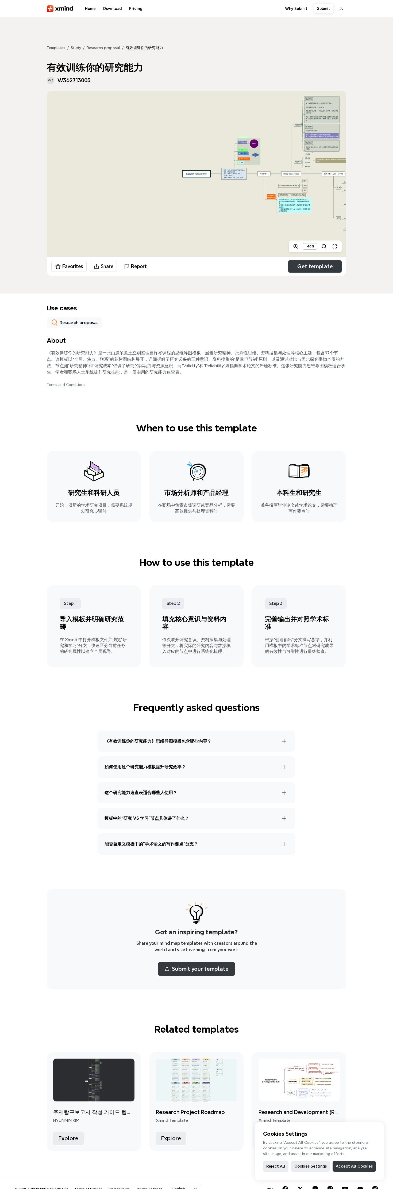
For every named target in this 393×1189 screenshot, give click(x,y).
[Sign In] (341, 8)
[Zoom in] (295, 246)
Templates (56, 48)
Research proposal (103, 48)
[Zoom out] (324, 246)
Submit (323, 8)
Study (76, 48)
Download (112, 8)
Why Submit (296, 8)
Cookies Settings (310, 1166)
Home (90, 8)
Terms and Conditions (66, 384)
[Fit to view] (334, 246)
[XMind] (60, 8)
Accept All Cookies (354, 1166)
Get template (315, 266)
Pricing (135, 8)
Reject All (275, 1166)
